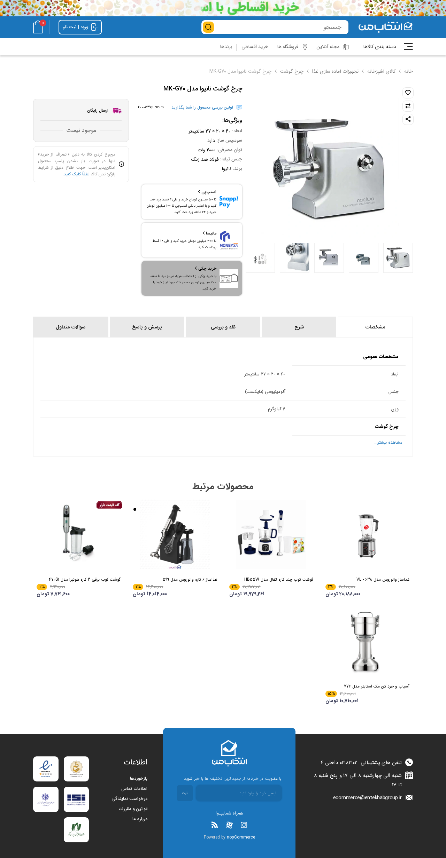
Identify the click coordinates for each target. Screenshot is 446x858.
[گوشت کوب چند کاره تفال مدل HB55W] (271, 534)
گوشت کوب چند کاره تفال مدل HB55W (278, 579)
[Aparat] (229, 825)
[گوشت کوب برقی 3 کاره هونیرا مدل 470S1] (78, 534)
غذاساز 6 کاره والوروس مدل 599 (190, 579)
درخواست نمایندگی (129, 798)
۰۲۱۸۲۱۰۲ (348, 762)
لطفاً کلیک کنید (77, 174)
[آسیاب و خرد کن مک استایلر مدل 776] (367, 641)
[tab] (375, 327)
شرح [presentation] (299, 327)
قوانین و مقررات (132, 808)
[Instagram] (243, 825)
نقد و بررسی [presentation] (223, 327)
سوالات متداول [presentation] (70, 327)
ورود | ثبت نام (76, 27)
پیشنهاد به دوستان (408, 119)
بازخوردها (138, 778)
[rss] (214, 825)
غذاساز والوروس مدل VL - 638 (382, 579)
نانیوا (226, 169)
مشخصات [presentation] (375, 327)
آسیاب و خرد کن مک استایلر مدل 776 (376, 686)
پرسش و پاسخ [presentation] (147, 327)
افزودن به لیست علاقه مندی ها (408, 92)
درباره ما (139, 819)
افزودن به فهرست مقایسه (408, 106)
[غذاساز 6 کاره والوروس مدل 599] (174, 534)
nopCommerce (241, 837)
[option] (398, 258)
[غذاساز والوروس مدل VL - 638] (367, 534)
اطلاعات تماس (134, 788)
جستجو (208, 27)
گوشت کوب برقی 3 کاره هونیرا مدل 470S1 (85, 579)
